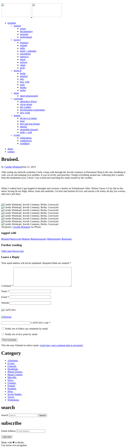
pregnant (66, 239)
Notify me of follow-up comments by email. (26, 328)
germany (24, 42)
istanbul (24, 76)
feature (17, 115)
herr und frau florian (30, 124)
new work (25, 112)
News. (10, 380)
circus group (26, 104)
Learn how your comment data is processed (61, 345)
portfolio (11, 23)
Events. (11, 363)
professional (26, 37)
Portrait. (11, 385)
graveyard (15, 239)
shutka (23, 87)
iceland (23, 45)
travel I (17, 39)
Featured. (12, 366)
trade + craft (26, 132)
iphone (26, 239)
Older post (6, 251)
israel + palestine (28, 51)
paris (22, 84)
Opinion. (11, 383)
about (10, 148)
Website (5, 302)
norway (23, 62)
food (22, 121)
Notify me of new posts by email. (21, 334)
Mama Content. (15, 374)
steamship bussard (29, 129)
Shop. (10, 391)
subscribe (6, 437)
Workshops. (13, 399)
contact (11, 151)
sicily (22, 67)
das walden (25, 107)
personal (24, 34)
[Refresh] (6, 317)
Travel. (10, 397)
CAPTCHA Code (40, 322)
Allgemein (12, 360)
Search (4, 415)
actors (23, 28)
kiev (22, 79)
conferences (26, 140)
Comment (7, 285)
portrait (17, 25)
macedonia (25, 53)
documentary (26, 31)
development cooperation (32, 110)
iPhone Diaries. (15, 371)
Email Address (8, 431)
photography (54, 239)
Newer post (18, 251)
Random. (12, 388)
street (16, 93)
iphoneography (39, 239)
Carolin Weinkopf (13, 167)
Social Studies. (14, 394)
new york (24, 82)
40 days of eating (28, 118)
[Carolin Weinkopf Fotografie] (31, 15)
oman (22, 65)
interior (23, 126)
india (22, 48)
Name (5, 291)
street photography (29, 96)
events (17, 135)
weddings (25, 143)
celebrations (26, 138)
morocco (24, 56)
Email (5, 297)
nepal (22, 59)
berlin (23, 73)
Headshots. (12, 369)
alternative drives (28, 101)
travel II (17, 70)
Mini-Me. (12, 377)
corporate (18, 98)
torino (23, 90)
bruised (5, 239)
